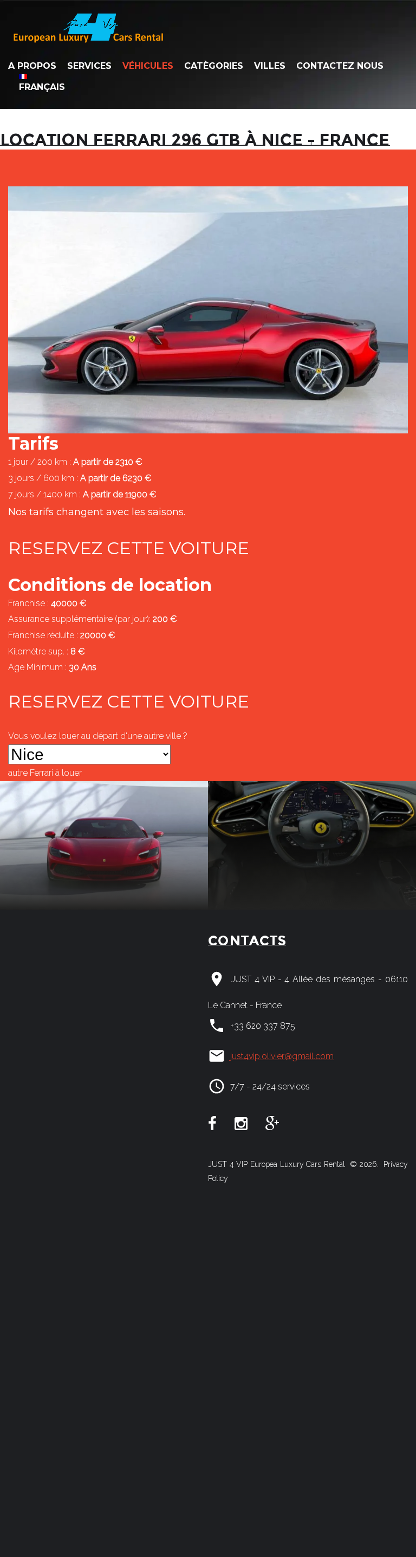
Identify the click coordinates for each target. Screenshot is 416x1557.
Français (42, 87)
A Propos (32, 66)
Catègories (213, 66)
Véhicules (147, 66)
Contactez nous (340, 66)
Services (89, 66)
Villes (269, 66)
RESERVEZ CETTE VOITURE (128, 548)
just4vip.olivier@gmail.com (282, 1056)
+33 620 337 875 (262, 1026)
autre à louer (45, 773)
